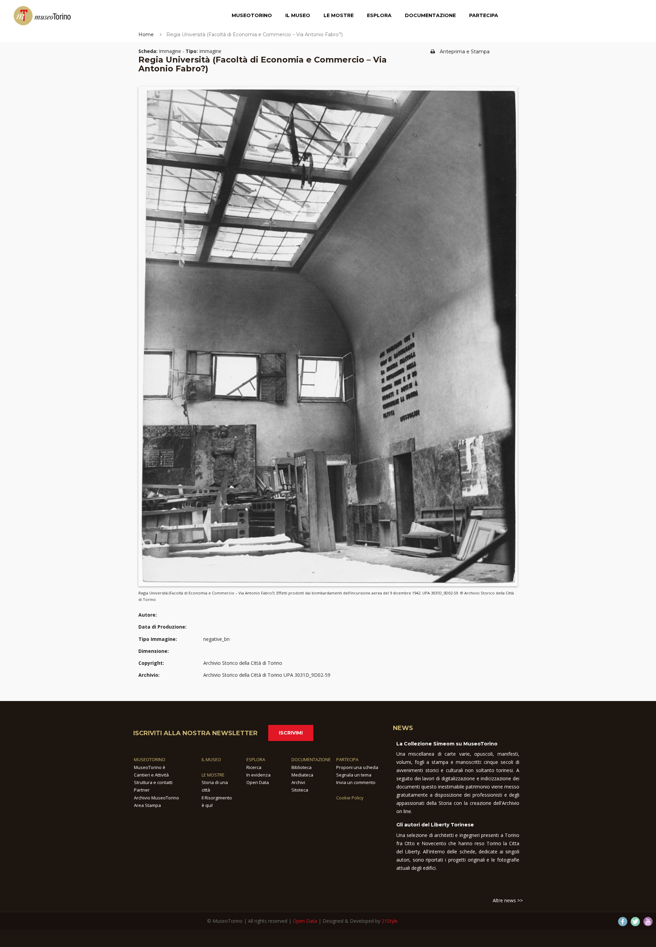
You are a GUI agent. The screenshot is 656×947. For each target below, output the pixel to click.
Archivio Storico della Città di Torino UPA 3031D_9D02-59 (266, 675)
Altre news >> (508, 900)
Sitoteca (299, 790)
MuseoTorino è (149, 767)
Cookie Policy (350, 798)
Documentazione (430, 15)
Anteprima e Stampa (465, 52)
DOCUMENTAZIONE (311, 759)
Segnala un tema (353, 775)
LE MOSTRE (213, 775)
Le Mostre (339, 15)
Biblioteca (301, 767)
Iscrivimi (291, 733)
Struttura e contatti (153, 782)
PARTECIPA (347, 759)
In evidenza (258, 775)
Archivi (298, 782)
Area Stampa (147, 805)
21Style (390, 921)
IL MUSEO (211, 759)
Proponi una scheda (357, 767)
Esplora (379, 15)
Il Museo (297, 15)
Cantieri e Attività (151, 775)
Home (146, 34)
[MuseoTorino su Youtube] (648, 921)
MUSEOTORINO (149, 759)
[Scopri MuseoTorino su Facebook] (622, 921)
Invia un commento (355, 782)
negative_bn (216, 639)
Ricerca (253, 767)
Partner (142, 790)
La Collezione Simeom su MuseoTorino (446, 744)
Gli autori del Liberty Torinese (435, 825)
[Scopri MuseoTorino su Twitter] (635, 921)
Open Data (257, 782)
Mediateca (302, 775)
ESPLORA (255, 759)
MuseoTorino (252, 15)
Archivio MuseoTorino (156, 798)
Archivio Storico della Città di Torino (242, 663)
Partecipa (483, 15)
